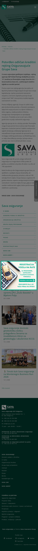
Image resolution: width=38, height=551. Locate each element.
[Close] (35, 262)
